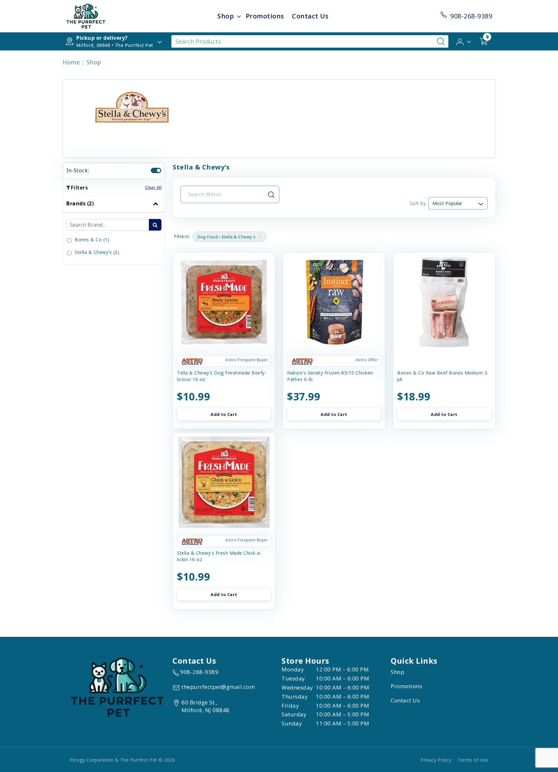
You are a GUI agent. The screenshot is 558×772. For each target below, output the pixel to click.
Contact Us (310, 16)
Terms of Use (473, 760)
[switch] (156, 170)
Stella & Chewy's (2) (97, 252)
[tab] (114, 229)
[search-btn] (155, 225)
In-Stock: (78, 170)
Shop (225, 16)
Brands (80, 203)
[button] (464, 41)
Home (71, 62)
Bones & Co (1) (92, 239)
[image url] (86, 15)
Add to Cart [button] (224, 414)
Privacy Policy (435, 760)
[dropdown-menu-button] (239, 16)
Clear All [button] (153, 187)
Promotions (265, 16)
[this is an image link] (117, 686)
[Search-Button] (440, 41)
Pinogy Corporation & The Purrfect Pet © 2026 (122, 760)
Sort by (418, 203)
